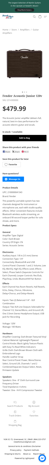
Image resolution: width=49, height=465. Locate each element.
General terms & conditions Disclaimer (24, 446)
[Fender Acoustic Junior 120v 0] (24, 63)
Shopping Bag (15, 425)
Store (14, 29)
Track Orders (15, 415)
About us (27, 454)
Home (5, 29)
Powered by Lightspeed (24, 458)
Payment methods (31, 450)
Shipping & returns (13, 454)
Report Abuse (39, 454)
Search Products (15, 406)
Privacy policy (15, 450)
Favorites (34, 415)
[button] (24, 10)
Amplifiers (25, 29)
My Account (33, 406)
